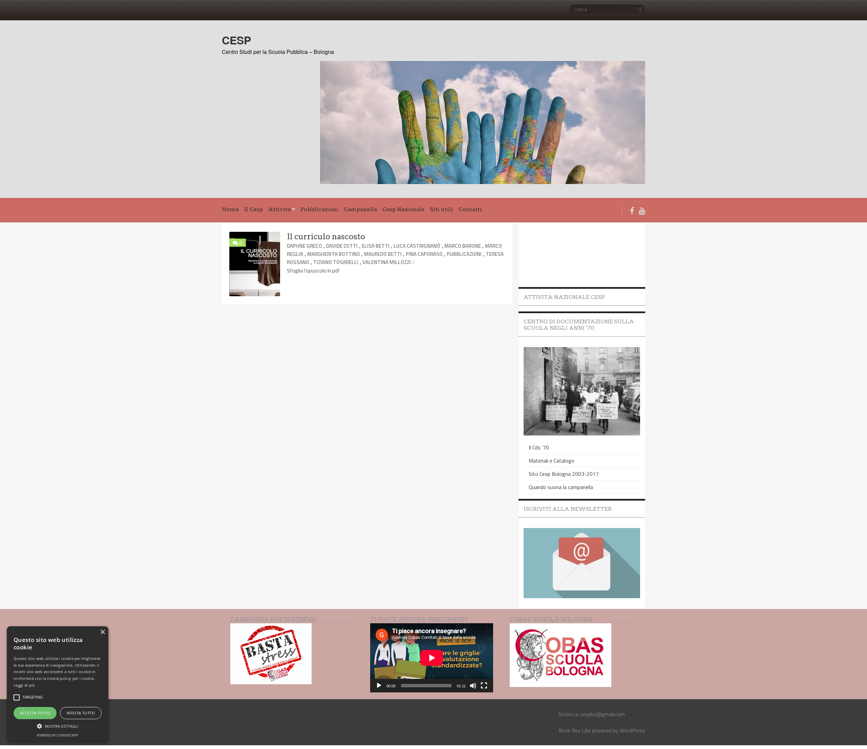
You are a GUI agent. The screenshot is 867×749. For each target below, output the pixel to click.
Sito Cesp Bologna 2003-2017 (564, 474)
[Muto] (473, 685)
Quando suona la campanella (561, 487)
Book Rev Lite (574, 730)
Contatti (470, 209)
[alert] (57, 684)
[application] (431, 657)
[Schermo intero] (484, 685)
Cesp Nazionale (403, 209)
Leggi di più (24, 685)
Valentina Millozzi (386, 262)
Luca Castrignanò (417, 246)
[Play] (379, 685)
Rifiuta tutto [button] (81, 712)
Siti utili (441, 209)
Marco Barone (462, 246)
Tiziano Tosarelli (335, 262)
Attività (279, 209)
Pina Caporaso (424, 254)
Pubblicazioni (319, 209)
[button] (58, 726)
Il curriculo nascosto (326, 236)
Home (230, 209)
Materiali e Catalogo (551, 461)
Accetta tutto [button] (35, 712)
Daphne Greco (304, 246)
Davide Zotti (342, 246)
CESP (236, 40)
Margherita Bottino (333, 254)
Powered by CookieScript (57, 735)
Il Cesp (253, 209)
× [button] (102, 632)
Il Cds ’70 (539, 447)
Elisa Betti (375, 246)
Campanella (360, 209)
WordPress (632, 730)
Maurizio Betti (383, 254)
